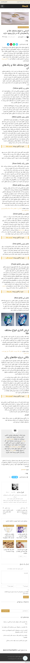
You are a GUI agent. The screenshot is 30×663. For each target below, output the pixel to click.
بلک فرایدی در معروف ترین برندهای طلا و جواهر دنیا (14, 627)
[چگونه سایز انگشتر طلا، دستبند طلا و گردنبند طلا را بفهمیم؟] (8, 529)
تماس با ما (13, 450)
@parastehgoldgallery (10, 650)
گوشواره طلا (9, 396)
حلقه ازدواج (21, 230)
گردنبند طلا (9, 238)
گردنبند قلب (9, 258)
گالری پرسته (5, 59)
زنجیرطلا (9, 292)
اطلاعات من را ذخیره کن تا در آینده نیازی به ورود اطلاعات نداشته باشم (16, 592)
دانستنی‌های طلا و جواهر (22, 526)
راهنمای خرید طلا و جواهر (23, 27)
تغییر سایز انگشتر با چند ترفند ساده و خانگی (16, 640)
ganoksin (23, 470)
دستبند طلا (9, 146)
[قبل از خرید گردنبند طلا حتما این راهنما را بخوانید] (21, 544)
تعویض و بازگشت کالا (15, 447)
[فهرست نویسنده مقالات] (15, 487)
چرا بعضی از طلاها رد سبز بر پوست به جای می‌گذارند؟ (21, 511)
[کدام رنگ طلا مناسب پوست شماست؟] (8, 544)
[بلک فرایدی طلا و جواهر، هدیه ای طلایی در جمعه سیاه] (21, 529)
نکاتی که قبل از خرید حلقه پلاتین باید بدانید (8, 511)
